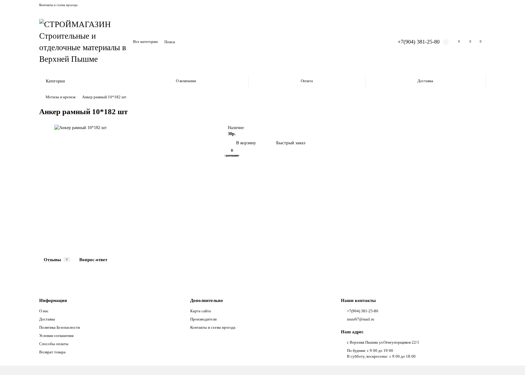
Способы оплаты (53, 344)
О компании (186, 81)
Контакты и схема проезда (58, 5)
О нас (44, 311)
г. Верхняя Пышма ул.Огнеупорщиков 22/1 (383, 342)
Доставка (425, 81)
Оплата (307, 81)
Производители (203, 319)
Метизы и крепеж (61, 97)
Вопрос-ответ (93, 259)
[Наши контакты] (512, 362)
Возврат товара (52, 352)
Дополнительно (206, 300)
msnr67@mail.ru (360, 319)
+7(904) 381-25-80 (419, 42)
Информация (53, 300)
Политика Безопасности (59, 327)
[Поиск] (376, 42)
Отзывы (56, 259)
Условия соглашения (56, 335)
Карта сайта (200, 311)
